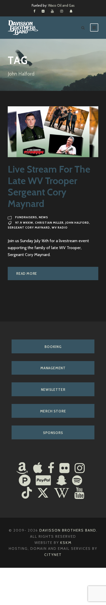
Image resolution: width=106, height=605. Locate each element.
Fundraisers (26, 217)
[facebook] (34, 11)
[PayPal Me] (43, 481)
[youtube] (52, 11)
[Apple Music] (37, 468)
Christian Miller (49, 222)
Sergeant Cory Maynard (29, 227)
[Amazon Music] (22, 468)
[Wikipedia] (61, 493)
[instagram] (61, 11)
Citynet (53, 554)
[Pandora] (25, 481)
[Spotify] (77, 481)
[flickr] (43, 11)
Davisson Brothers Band (67, 530)
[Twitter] (43, 493)
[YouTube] (79, 493)
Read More (26, 273)
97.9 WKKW (24, 222)
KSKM (66, 542)
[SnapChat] (61, 481)
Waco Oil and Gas (61, 5)
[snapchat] (71, 11)
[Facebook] (51, 468)
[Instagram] (80, 468)
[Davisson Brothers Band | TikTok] (27, 493)
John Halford (77, 222)
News (43, 217)
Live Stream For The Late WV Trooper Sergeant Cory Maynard (49, 186)
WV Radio (60, 227)
